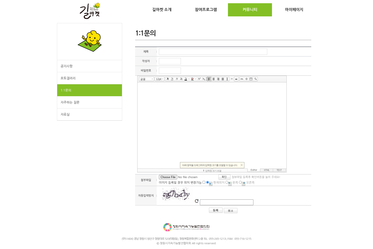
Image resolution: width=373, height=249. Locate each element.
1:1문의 (65, 90)
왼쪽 (235, 182)
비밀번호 (146, 70)
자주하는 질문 (69, 102)
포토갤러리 (68, 78)
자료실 (65, 114)
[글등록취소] (230, 212)
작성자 (146, 61)
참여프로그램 (206, 10)
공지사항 (66, 66)
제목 (146, 51)
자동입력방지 (146, 195)
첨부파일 (146, 180)
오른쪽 (249, 182)
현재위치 (218, 182)
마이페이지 (294, 10)
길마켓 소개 (162, 10)
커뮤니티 (250, 10)
